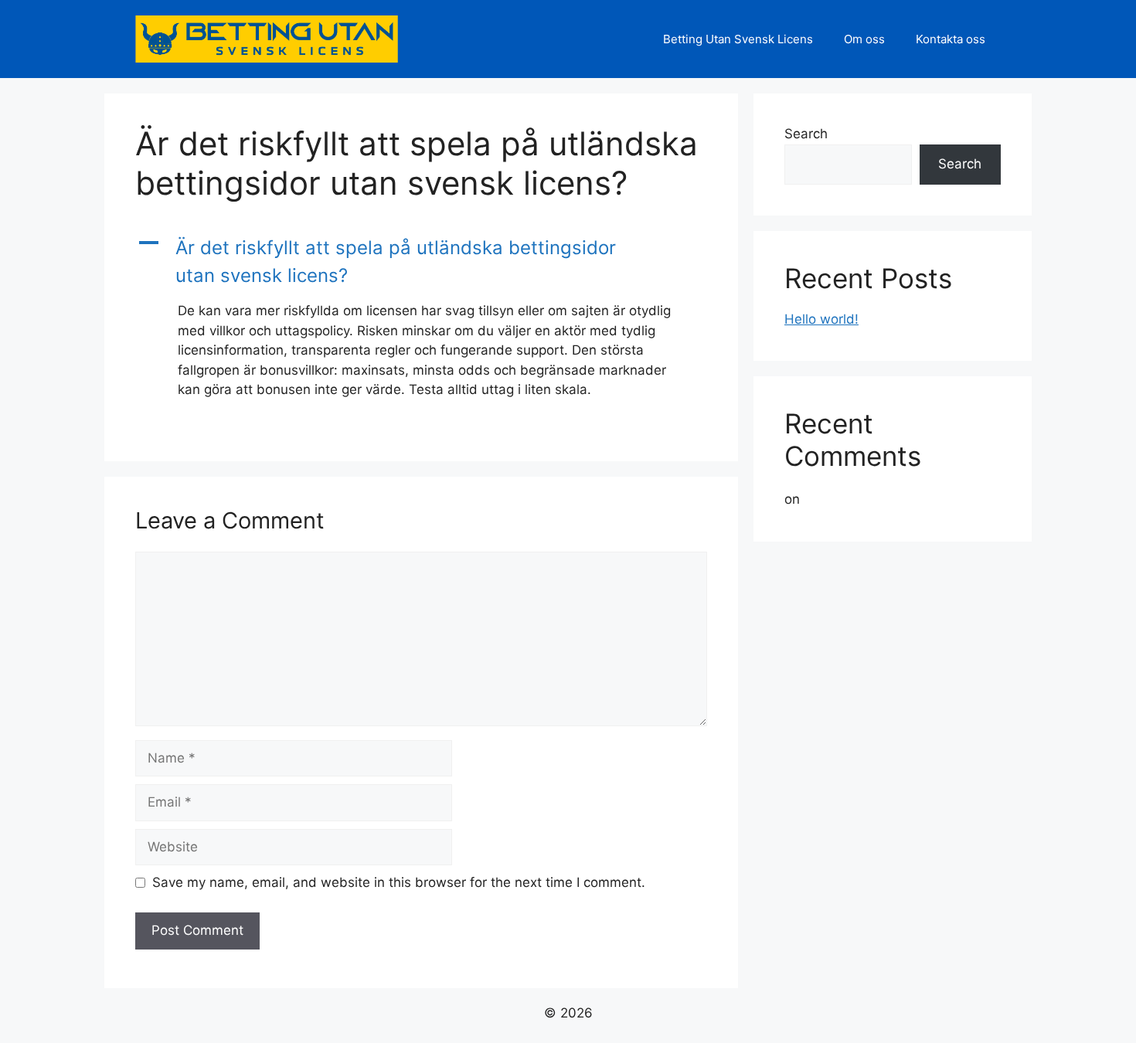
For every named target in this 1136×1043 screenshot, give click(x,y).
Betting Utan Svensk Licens (738, 39)
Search (806, 133)
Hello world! (821, 319)
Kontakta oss (950, 39)
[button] (421, 262)
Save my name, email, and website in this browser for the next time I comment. (398, 882)
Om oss (864, 39)
